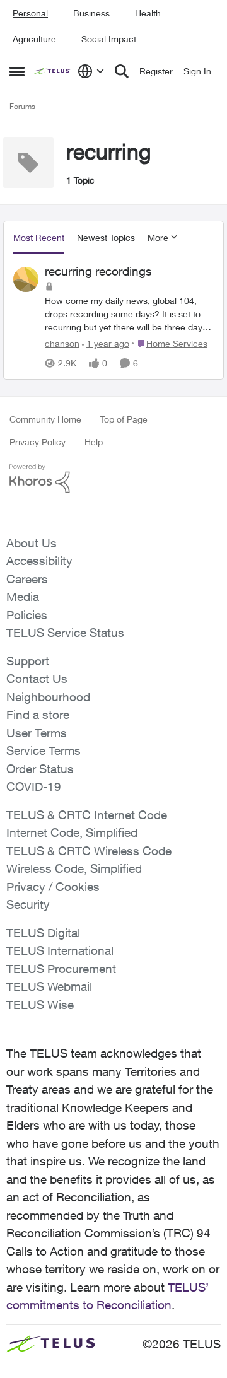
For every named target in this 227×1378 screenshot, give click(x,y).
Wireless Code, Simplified (74, 868)
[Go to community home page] (52, 71)
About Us (31, 543)
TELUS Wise (40, 1005)
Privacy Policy (37, 441)
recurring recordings (98, 271)
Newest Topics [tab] (106, 237)
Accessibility (39, 561)
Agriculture (34, 38)
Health (148, 13)
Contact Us (36, 679)
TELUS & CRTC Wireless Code (89, 851)
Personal (30, 13)
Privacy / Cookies (53, 887)
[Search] (121, 71)
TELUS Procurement (61, 969)
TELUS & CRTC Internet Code (86, 815)
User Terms (36, 733)
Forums (22, 106)
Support (27, 661)
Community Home (45, 419)
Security (28, 904)
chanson (62, 343)
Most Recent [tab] (38, 237)
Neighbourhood (48, 697)
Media (22, 597)
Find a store (37, 714)
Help (93, 441)
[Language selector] (91, 71)
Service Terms (43, 750)
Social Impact (108, 38)
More (158, 237)
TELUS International (60, 950)
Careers (27, 579)
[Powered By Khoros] (113, 478)
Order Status (40, 769)
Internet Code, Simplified (71, 832)
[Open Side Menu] (17, 71)
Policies (26, 615)
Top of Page (124, 419)
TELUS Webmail (49, 986)
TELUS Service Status (65, 632)
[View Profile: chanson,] (25, 279)
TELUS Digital (43, 933)
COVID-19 (33, 786)
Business (91, 13)
